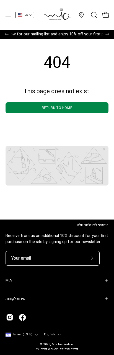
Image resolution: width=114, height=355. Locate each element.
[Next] (107, 34)
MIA (9, 280)
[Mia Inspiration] (57, 15)
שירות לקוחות (15, 298)
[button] (93, 15)
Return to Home (57, 107)
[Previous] (6, 34)
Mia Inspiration (62, 344)
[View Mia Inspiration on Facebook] (22, 317)
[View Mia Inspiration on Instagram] (10, 317)
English (49, 334)
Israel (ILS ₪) (22, 334)
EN (26, 15)
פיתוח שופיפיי (69, 349)
